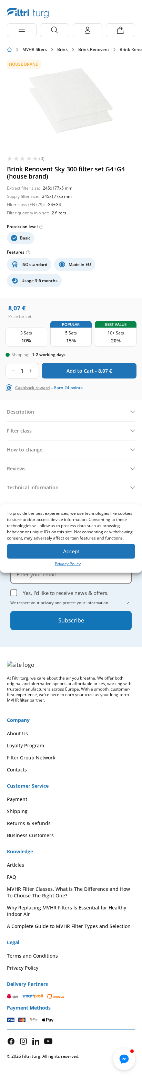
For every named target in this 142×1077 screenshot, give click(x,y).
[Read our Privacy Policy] (127, 603)
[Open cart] (120, 30)
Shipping (17, 811)
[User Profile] (87, 30)
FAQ (11, 877)
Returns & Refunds (29, 823)
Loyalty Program (25, 745)
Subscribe (71, 620)
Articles (15, 865)
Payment (17, 799)
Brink (62, 49)
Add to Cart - (89, 370)
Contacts (17, 769)
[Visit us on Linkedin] (36, 1041)
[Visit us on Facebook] (11, 1041)
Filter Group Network (31, 757)
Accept (71, 551)
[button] (124, 1059)
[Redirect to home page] (9, 49)
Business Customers (30, 835)
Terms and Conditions (32, 955)
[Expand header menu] (22, 30)
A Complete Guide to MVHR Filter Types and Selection (69, 926)
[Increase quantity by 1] (31, 370)
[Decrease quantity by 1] (14, 370)
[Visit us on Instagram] (23, 1041)
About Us (17, 733)
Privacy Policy (68, 564)
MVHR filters (34, 49)
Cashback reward (32, 388)
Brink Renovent (93, 49)
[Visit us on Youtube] (48, 1041)
